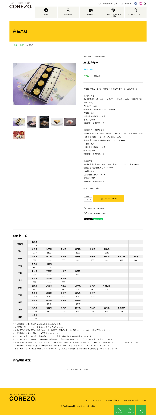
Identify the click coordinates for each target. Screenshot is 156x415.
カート (141, 412)
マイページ (130, 412)
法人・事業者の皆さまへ (108, 4)
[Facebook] (135, 3)
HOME (15, 45)
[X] (145, 3)
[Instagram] (140, 3)
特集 (46, 14)
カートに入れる (110, 198)
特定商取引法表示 (112, 400)
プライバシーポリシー (94, 400)
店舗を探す (91, 14)
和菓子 (22, 45)
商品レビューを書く (96, 208)
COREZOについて (135, 14)
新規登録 (119, 412)
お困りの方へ (126, 4)
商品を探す (68, 14)
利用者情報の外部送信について (135, 400)
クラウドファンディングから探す (113, 15)
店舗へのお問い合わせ (97, 213)
